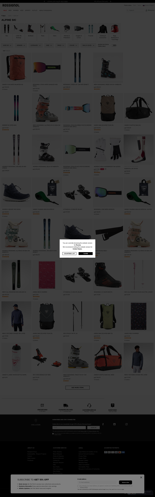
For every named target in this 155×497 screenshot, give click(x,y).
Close (86, 253)
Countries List (69, 253)
